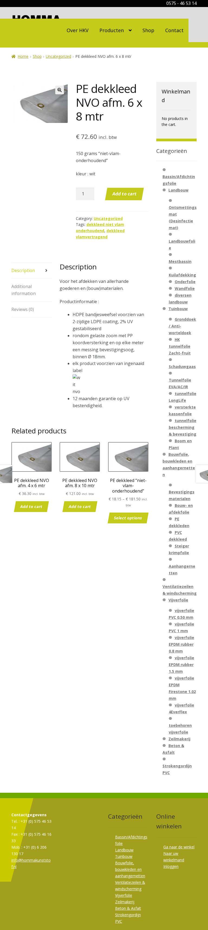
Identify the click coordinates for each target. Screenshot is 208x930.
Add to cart (124, 194)
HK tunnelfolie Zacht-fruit (180, 346)
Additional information (23, 289)
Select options (128, 517)
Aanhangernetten (182, 570)
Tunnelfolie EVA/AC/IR (180, 383)
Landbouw (178, 190)
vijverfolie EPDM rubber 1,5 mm (181, 664)
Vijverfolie (178, 600)
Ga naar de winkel (178, 846)
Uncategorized (58, 56)
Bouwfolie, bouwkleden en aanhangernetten (130, 869)
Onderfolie (185, 281)
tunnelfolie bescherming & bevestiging (182, 427)
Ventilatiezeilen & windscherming (179, 590)
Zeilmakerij (179, 738)
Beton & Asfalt (128, 908)
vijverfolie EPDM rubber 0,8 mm (181, 644)
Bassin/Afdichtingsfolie (178, 180)
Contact (174, 30)
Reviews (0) (22, 309)
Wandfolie (185, 288)
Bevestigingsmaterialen (181, 495)
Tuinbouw (178, 308)
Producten (111, 30)
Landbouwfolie (182, 244)
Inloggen (170, 866)
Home (23, 56)
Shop (148, 30)
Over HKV (78, 30)
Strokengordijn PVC (177, 769)
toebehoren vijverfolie (180, 729)
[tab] (31, 271)
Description (23, 270)
